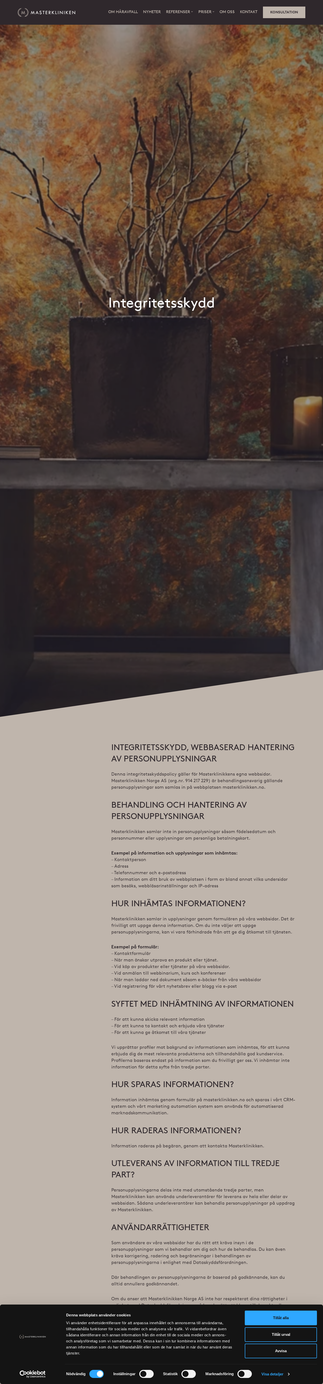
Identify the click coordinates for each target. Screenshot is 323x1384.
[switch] (146, 1374)
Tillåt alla (281, 1318)
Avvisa (281, 1351)
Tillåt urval (281, 1334)
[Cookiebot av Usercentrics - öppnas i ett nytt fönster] (33, 1374)
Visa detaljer (272, 1374)
